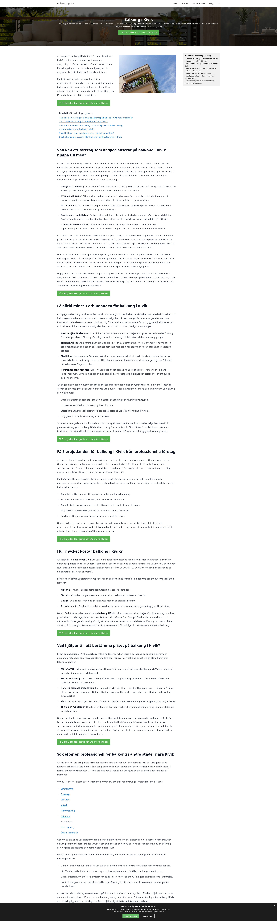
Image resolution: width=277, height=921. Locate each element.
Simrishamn (67, 788)
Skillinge (65, 799)
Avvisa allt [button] (147, 916)
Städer (185, 3)
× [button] (274, 905)
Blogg (211, 3)
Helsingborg (67, 827)
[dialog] (138, 912)
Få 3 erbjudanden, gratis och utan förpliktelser (138, 32)
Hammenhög (68, 810)
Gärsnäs (65, 816)
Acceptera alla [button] (131, 916)
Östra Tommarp (69, 832)
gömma (88, 113)
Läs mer (161, 912)
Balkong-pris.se (66, 3)
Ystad (64, 805)
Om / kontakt (198, 3)
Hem (175, 3)
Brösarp (65, 794)
